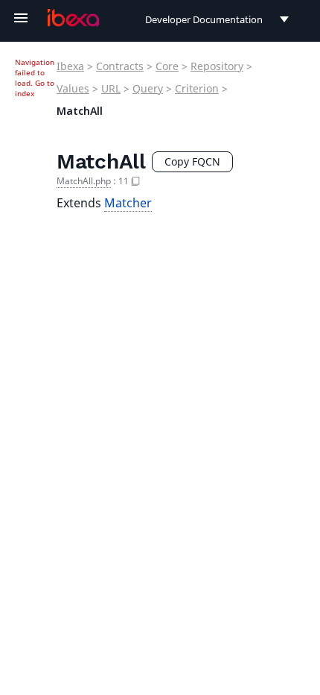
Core (167, 66)
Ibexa (70, 66)
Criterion (197, 88)
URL (111, 88)
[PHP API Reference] (73, 18)
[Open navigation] (21, 18)
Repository (217, 66)
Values (73, 88)
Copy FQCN (192, 161)
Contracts (120, 66)
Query (147, 88)
